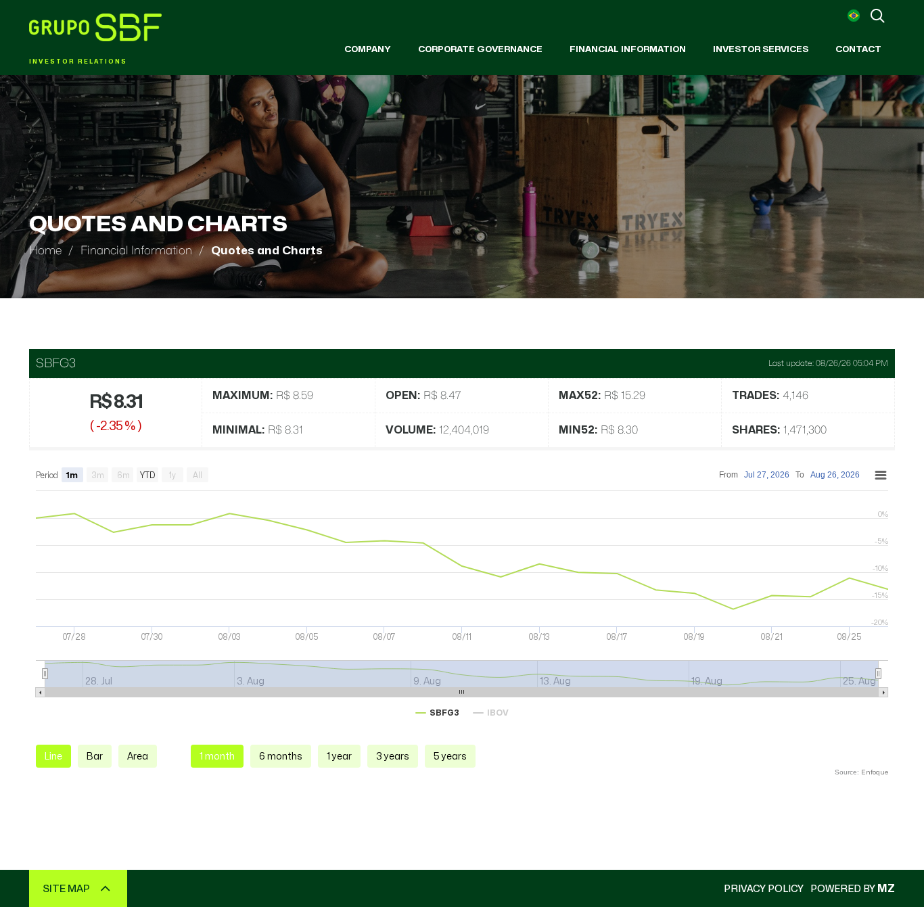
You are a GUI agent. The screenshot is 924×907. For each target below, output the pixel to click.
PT (853, 15)
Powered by (852, 888)
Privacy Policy (764, 888)
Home (45, 250)
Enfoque (874, 772)
